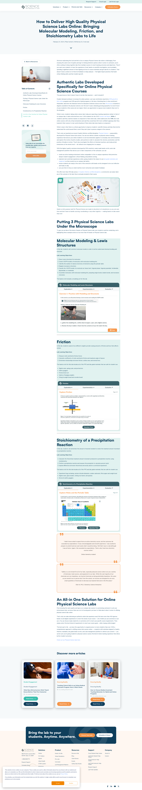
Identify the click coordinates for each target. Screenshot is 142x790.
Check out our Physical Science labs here (68, 640)
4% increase (108, 104)
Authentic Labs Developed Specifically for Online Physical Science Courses (35, 94)
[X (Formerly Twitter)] (118, 786)
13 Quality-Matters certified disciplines (89, 172)
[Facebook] (107, 786)
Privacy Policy (64, 774)
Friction (25, 107)
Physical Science (103, 133)
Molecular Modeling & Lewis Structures (34, 104)
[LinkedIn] (111, 786)
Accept (58, 783)
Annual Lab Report (105, 116)
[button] (57, 7)
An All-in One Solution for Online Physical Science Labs (35, 115)
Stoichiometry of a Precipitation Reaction (35, 111)
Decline (71, 783)
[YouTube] (115, 786)
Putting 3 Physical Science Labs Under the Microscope (35, 100)
